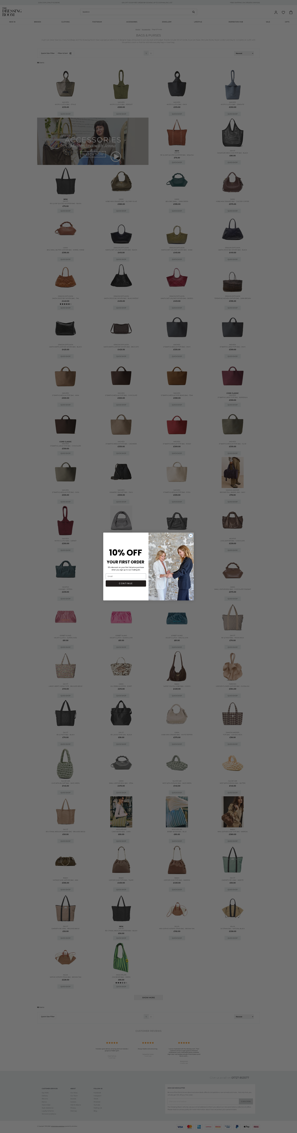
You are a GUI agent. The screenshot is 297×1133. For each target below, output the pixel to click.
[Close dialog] (191, 536)
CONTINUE (126, 583)
